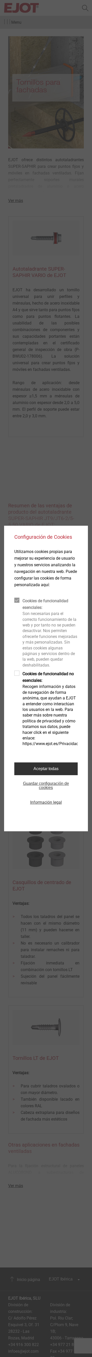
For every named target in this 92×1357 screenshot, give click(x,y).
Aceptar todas (46, 769)
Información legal (46, 802)
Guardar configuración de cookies (46, 785)
